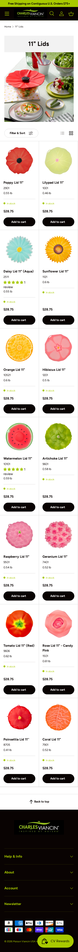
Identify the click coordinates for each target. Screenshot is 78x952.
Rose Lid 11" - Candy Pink (57, 648)
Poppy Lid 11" (13, 183)
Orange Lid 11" (14, 370)
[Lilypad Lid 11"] (58, 161)
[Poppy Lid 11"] (19, 161)
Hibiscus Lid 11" (53, 370)
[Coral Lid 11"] (58, 718)
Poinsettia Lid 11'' (16, 739)
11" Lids (19, 26)
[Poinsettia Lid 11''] (19, 718)
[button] (71, 13)
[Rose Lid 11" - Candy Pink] (58, 624)
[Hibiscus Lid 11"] (58, 348)
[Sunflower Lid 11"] (58, 249)
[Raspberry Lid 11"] (19, 535)
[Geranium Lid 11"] (58, 535)
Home (7, 26)
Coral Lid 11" (51, 739)
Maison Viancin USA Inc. (26, 941)
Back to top (41, 801)
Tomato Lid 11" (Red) (18, 646)
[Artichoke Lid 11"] (58, 437)
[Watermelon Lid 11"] (19, 437)
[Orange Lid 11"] (19, 348)
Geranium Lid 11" (54, 557)
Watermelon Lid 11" (17, 458)
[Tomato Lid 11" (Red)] (19, 624)
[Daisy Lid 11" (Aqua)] (19, 249)
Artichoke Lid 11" (55, 458)
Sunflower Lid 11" (55, 271)
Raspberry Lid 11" (16, 557)
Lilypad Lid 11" (53, 183)
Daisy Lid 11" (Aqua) (18, 271)
